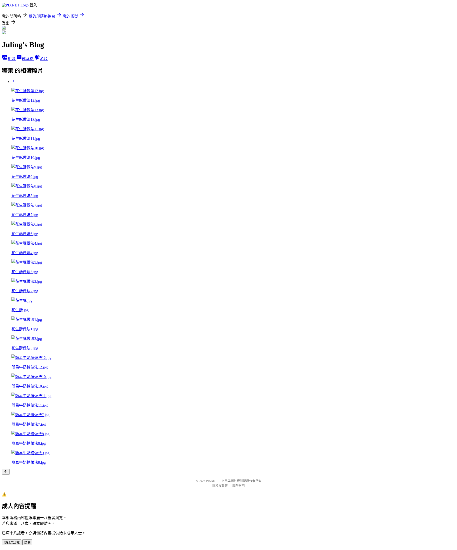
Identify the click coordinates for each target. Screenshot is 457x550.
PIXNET (211, 481)
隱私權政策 (220, 485)
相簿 (12, 59)
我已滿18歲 (12, 542)
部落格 (28, 59)
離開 (27, 542)
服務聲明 (238, 485)
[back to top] (6, 472)
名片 (44, 59)
